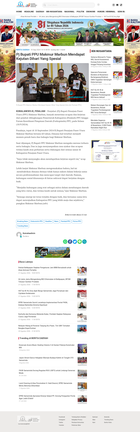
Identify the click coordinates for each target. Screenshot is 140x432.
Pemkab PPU (65, 221)
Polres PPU (77, 221)
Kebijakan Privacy (77, 420)
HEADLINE (29, 11)
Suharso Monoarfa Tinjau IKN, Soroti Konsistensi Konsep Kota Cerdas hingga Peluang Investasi (101, 61)
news (56, 221)
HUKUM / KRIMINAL (106, 11)
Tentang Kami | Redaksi (79, 417)
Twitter (61, 422)
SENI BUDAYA (124, 11)
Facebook (62, 417)
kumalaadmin (29, 233)
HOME (19, 11)
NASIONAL (69, 11)
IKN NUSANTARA (54, 11)
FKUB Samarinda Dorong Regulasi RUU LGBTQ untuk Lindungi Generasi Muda (47, 371)
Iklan (94, 420)
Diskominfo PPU (37, 221)
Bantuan (95, 417)
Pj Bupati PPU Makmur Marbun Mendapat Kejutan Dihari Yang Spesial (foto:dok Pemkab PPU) (48, 105)
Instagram (62, 420)
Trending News (108, 420)
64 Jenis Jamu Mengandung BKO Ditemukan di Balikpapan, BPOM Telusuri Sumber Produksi (61, 17)
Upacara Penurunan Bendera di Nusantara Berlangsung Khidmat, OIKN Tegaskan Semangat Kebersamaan (101, 77)
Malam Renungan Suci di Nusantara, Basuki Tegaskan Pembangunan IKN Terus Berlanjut (100, 109)
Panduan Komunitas (78, 422)
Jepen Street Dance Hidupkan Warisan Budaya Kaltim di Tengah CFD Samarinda (46, 359)
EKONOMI (90, 11)
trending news (22, 226)
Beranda (106, 417)
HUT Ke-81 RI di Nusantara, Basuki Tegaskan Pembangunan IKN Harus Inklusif (100, 94)
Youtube (61, 425)
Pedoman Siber (76, 425)
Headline (48, 221)
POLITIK (80, 11)
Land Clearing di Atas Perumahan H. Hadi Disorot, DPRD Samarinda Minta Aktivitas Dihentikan (45, 384)
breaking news (22, 221)
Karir (94, 422)
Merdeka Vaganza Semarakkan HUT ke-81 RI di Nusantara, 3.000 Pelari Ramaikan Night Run (101, 124)
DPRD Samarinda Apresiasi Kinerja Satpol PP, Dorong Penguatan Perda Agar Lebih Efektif (47, 397)
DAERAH (40, 11)
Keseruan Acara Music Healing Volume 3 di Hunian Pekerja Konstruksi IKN (46, 346)
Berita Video (108, 422)
